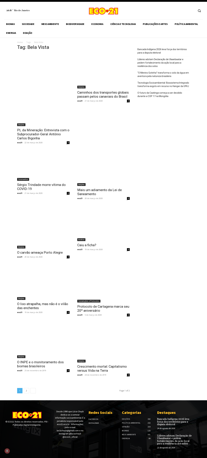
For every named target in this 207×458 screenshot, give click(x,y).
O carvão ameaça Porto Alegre (40, 252)
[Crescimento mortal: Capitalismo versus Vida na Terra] (103, 342)
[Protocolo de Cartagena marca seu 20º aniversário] (103, 283)
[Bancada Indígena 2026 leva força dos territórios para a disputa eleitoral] (198, 421)
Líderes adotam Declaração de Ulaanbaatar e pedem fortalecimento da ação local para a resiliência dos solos (160, 62)
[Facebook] (186, 11)
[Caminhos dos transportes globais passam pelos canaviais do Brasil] (103, 70)
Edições (21, 125)
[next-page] (33, 390)
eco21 (19, 142)
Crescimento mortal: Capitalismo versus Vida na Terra (102, 368)
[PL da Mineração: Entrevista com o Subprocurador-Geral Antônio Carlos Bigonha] (43, 89)
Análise (81, 239)
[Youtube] (17, 431)
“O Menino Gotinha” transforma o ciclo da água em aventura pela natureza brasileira (163, 74)
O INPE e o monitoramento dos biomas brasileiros (40, 364)
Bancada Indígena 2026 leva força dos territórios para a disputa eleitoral (162, 51)
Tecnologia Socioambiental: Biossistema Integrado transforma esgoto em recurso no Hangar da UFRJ (163, 84)
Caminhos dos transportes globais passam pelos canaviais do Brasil (103, 94)
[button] (199, 11)
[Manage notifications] (7, 450)
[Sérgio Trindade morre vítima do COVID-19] (43, 166)
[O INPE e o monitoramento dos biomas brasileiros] (43, 340)
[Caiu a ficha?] (103, 224)
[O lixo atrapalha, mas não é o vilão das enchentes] (43, 282)
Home (20, 42)
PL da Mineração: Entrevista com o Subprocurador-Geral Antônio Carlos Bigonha (43, 134)
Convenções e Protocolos (88, 301)
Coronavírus (23, 179)
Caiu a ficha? (86, 245)
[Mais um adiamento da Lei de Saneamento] (103, 168)
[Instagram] (192, 11)
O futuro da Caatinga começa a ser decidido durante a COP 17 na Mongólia (159, 94)
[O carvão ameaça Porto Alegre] (43, 227)
